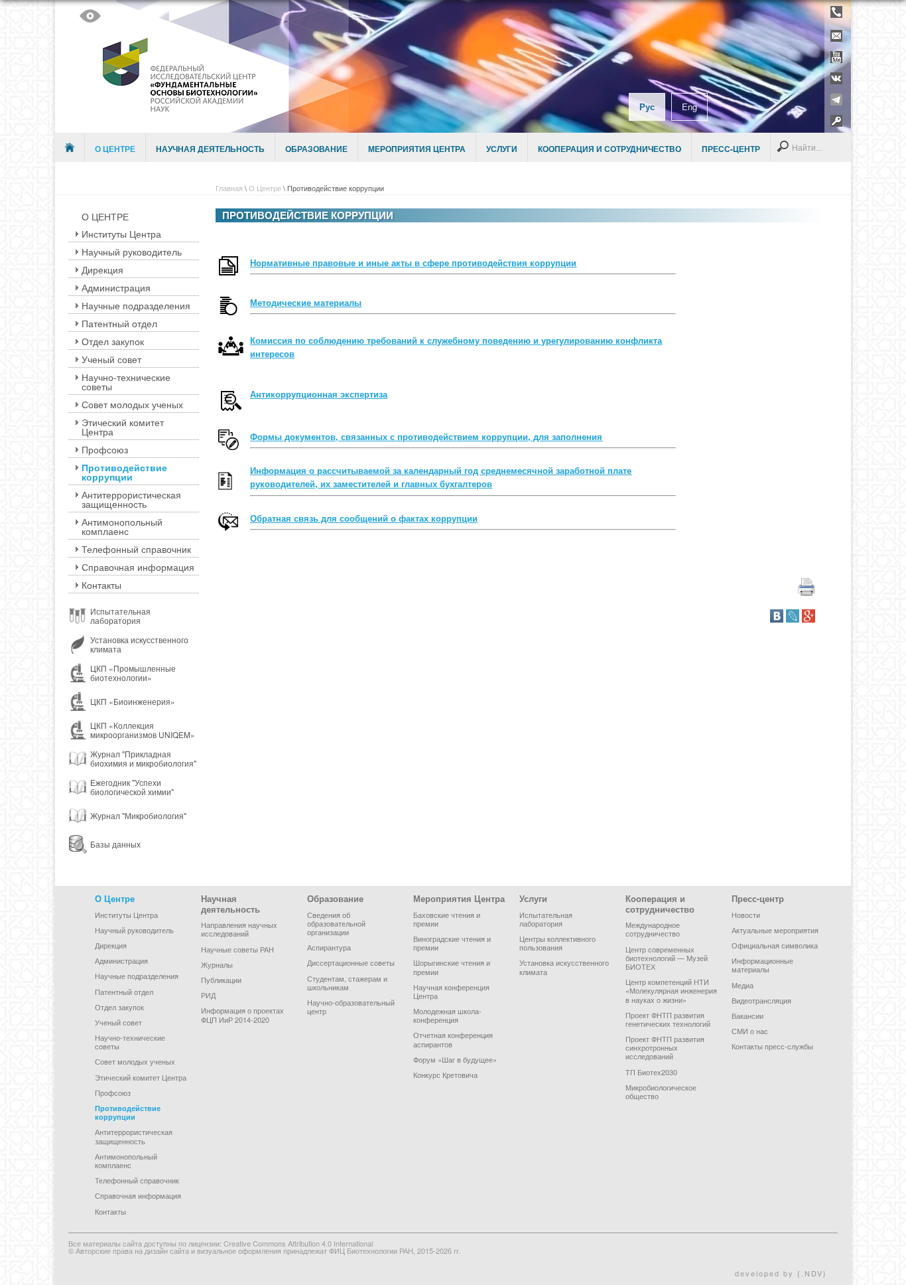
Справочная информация (138, 566)
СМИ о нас (750, 1030)
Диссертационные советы (351, 962)
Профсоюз (105, 449)
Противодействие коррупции (124, 472)
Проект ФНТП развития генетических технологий (667, 1019)
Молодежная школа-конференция (447, 1015)
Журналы (217, 964)
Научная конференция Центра (451, 991)
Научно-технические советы (126, 381)
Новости (746, 914)
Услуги (501, 149)
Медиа (742, 985)
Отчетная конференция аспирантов (453, 1039)
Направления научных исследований (239, 929)
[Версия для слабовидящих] (90, 16)
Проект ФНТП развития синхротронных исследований (664, 1047)
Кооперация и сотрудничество (609, 149)
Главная (229, 188)
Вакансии (747, 1015)
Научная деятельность (210, 149)
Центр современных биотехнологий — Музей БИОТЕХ (666, 958)
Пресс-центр (731, 149)
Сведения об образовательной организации (336, 923)
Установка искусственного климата (564, 966)
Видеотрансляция (761, 1000)
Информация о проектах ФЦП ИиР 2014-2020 (242, 1014)
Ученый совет (111, 359)
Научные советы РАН (237, 949)
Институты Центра (121, 233)
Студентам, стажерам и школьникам (347, 982)
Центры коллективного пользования (557, 942)
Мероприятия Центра (417, 149)
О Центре (115, 149)
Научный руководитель (132, 251)
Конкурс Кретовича (445, 1074)
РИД (208, 995)
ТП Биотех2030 (651, 1072)
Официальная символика (775, 945)
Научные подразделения (136, 305)
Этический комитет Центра (123, 427)
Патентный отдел (119, 323)
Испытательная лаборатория (545, 919)
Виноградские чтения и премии (452, 942)
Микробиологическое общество (660, 1091)
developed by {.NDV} (781, 1273)
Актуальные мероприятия (775, 930)
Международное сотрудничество (652, 929)
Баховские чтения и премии (446, 919)
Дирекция (102, 269)
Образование (316, 149)
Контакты (101, 584)
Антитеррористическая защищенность (131, 499)
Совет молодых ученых (132, 404)
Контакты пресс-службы (772, 1046)
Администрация (116, 287)
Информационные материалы (762, 964)
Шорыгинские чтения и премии (451, 966)
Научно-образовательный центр (351, 1006)
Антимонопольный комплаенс (122, 526)
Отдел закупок (113, 341)
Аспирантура (329, 947)
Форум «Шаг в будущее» (455, 1059)
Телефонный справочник (136, 549)
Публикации (221, 979)
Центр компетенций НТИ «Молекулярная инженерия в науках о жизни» (671, 990)
